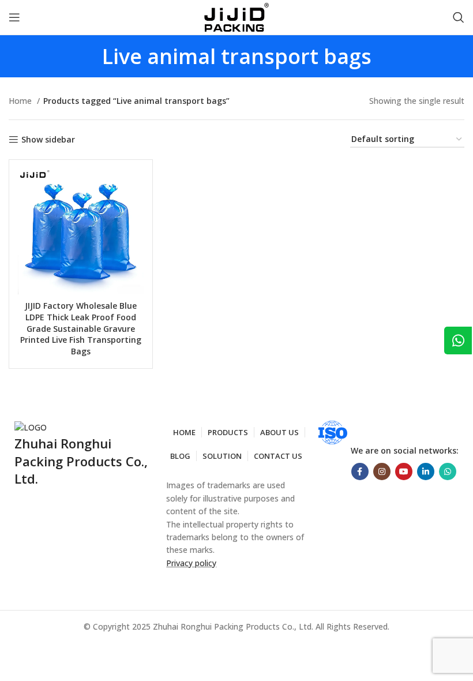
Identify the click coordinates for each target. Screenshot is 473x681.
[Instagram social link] (382, 471)
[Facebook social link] (360, 471)
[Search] (458, 17)
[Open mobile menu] (14, 17)
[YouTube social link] (403, 471)
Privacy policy (191, 562)
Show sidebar (48, 140)
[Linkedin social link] (425, 471)
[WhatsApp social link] (447, 471)
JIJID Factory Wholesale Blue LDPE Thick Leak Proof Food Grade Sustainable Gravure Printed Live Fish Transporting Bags (80, 328)
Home (21, 100)
